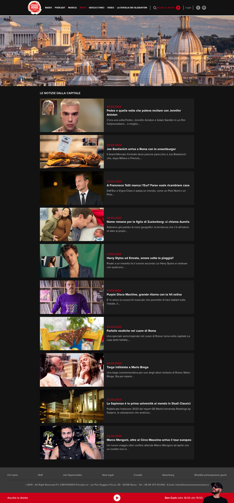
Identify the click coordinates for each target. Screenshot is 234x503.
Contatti (138, 475)
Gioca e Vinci (96, 7)
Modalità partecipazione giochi (210, 475)
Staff (40, 475)
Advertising (168, 475)
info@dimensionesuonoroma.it (192, 484)
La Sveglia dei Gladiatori (132, 7)
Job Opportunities (72, 475)
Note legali (108, 475)
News (83, 7)
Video (110, 7)
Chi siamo (12, 475)
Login (188, 7)
